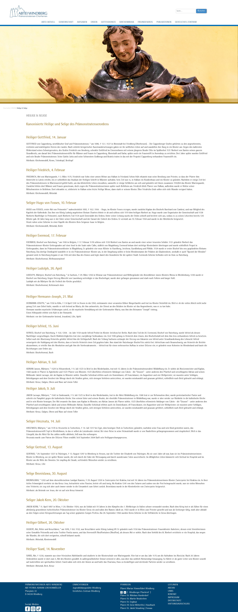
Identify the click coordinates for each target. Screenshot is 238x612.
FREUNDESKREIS (145, 22)
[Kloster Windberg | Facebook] (28, 609)
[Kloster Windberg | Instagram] (33, 609)
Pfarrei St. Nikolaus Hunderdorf (134, 596)
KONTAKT (172, 594)
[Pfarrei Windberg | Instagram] (121, 593)
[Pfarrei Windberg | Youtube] (124, 593)
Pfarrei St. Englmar (128, 602)
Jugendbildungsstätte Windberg (87, 588)
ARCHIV (171, 588)
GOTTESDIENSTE (108, 22)
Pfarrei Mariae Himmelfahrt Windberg (137, 589)
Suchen (202, 11)
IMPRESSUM (173, 598)
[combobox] (186, 11)
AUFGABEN (82, 22)
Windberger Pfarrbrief (139, 593)
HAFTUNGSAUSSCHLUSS (179, 604)
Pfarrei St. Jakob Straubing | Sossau (136, 608)
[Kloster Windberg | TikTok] (39, 609)
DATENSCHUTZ (174, 601)
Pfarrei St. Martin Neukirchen (133, 599)
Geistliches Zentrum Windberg (86, 591)
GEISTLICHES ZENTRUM (186, 22)
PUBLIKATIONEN (163, 22)
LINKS (170, 591)
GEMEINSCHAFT (66, 22)
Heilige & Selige (36, 115)
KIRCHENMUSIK (126, 22)
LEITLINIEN (173, 585)
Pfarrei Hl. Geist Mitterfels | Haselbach (137, 605)
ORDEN (94, 22)
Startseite (6, 108)
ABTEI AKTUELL (48, 22)
